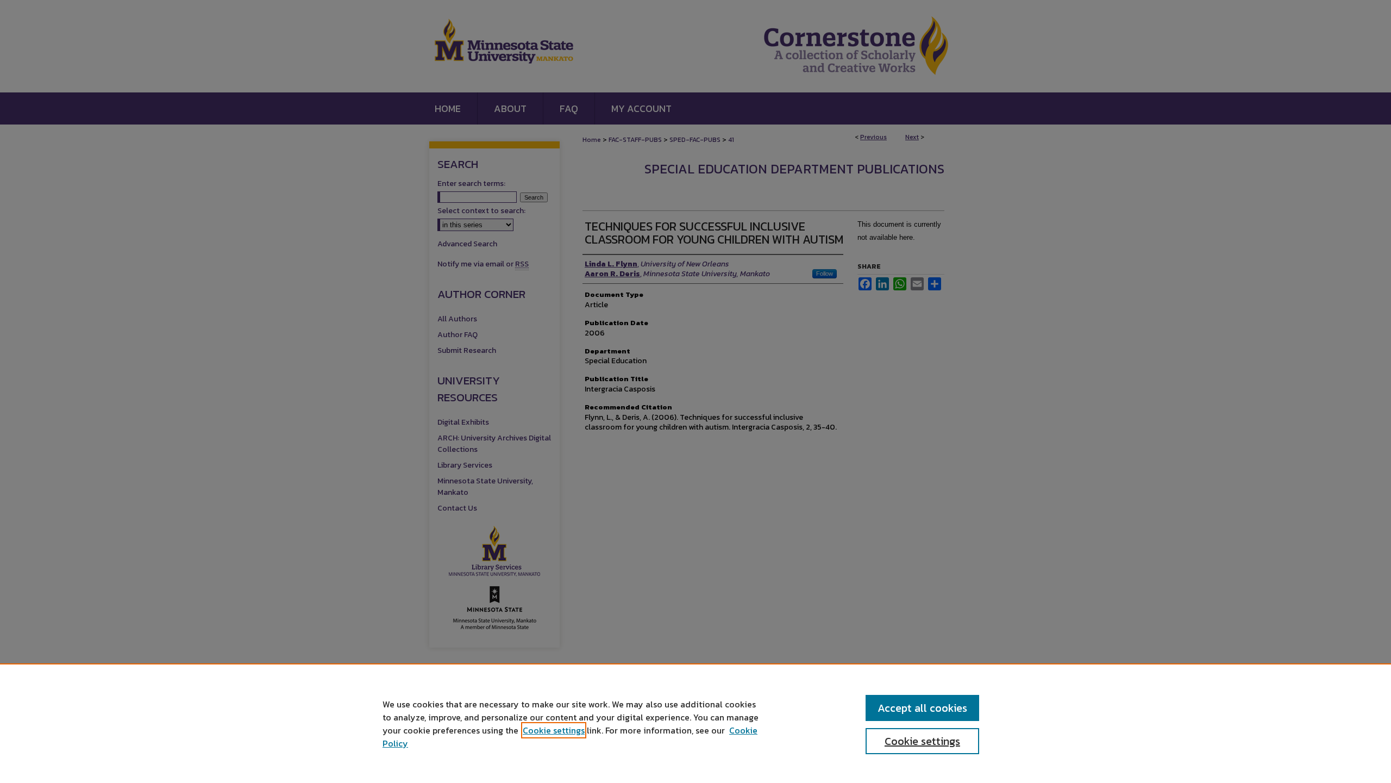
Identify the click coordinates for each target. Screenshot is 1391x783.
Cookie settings (554, 730)
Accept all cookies (922, 708)
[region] (695, 723)
